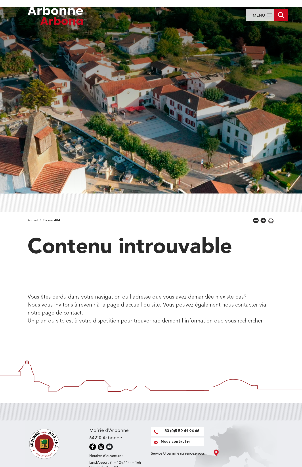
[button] (256, 220)
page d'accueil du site (133, 305)
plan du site (50, 321)
